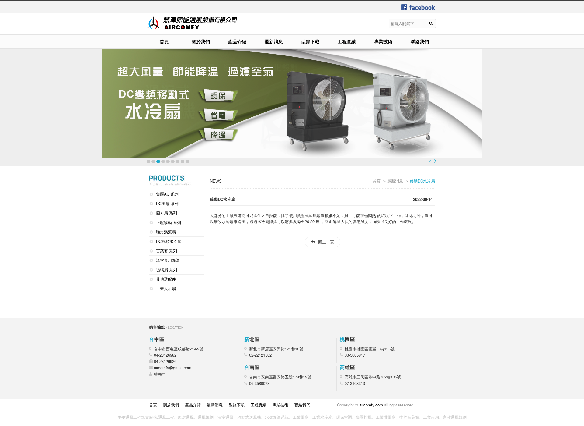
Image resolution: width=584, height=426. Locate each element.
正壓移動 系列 (168, 222)
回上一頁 (326, 242)
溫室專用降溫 (168, 260)
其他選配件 (166, 279)
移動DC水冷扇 (422, 181)
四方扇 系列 (166, 213)
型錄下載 (310, 41)
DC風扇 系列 (167, 203)
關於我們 (201, 41)
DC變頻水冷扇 (168, 241)
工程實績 (347, 41)
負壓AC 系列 (167, 194)
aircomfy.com (371, 405)
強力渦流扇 (166, 232)
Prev (430, 161)
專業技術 (383, 41)
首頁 (164, 41)
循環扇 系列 (166, 269)
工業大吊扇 (166, 288)
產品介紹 (237, 41)
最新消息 (274, 41)
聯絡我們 (420, 41)
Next (435, 161)
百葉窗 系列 (166, 251)
